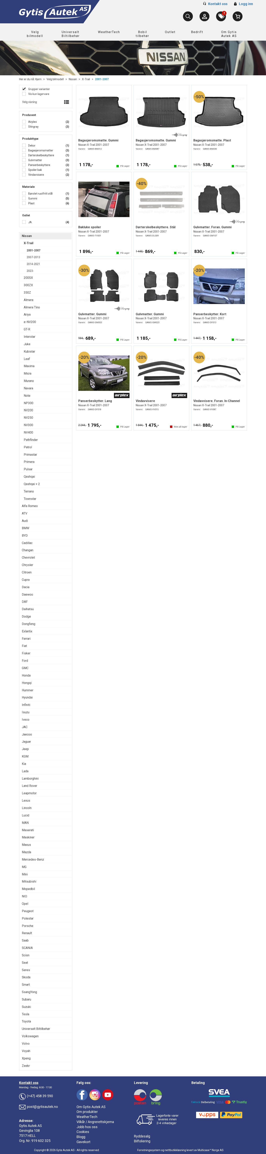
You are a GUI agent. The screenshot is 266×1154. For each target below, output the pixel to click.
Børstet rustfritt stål (40, 193)
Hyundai (27, 697)
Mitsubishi (29, 881)
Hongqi (27, 683)
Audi (25, 521)
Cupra (26, 580)
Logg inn (243, 4)
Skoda (26, 977)
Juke (27, 344)
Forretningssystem (148, 1150)
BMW (25, 528)
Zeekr (26, 1066)
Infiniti (26, 705)
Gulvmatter (35, 160)
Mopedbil (28, 889)
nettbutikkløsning (175, 1150)
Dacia (25, 587)
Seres (26, 970)
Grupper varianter (39, 89)
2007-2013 (33, 257)
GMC (25, 668)
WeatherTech (109, 32)
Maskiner (28, 837)
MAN (25, 823)
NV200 (28, 410)
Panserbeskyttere (39, 165)
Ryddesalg (142, 1136)
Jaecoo (27, 734)
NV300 (28, 425)
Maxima (29, 366)
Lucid (25, 815)
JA (30, 222)
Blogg (81, 1137)
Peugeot (27, 911)
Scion (25, 955)
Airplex (32, 121)
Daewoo (27, 594)
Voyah (26, 1051)
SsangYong (29, 992)
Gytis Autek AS (30, 1126)
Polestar (27, 918)
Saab (25, 940)
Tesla (25, 1014)
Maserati (28, 830)
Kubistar (29, 351)
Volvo (26, 1043)
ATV (24, 513)
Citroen (27, 572)
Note (27, 396)
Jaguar (26, 741)
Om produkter (87, 1112)
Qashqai (29, 476)
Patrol (28, 447)
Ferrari (26, 639)
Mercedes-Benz (33, 859)
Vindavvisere (36, 174)
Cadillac (27, 543)
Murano (29, 381)
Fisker (26, 653)
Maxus (26, 845)
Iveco (25, 719)
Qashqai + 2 (32, 484)
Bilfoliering (142, 1141)
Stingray (33, 126)
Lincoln (27, 808)
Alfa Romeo (30, 506)
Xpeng (26, 1058)
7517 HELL (27, 1136)
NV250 (28, 417)
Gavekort (83, 1142)
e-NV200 (30, 322)
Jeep (25, 749)
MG (24, 867)
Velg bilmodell (35, 34)
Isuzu (25, 712)
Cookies (83, 1132)
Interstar (29, 337)
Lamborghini (30, 778)
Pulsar (28, 469)
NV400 (28, 432)
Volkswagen (30, 1036)
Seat (25, 962)
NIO (24, 896)
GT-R (27, 329)
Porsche (27, 926)
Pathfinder (31, 440)
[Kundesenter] (204, 16)
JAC (24, 727)
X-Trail (86, 79)
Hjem (38, 79)
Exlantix (27, 631)
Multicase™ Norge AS (211, 1150)
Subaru (26, 999)
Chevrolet (28, 557)
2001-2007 (102, 79)
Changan (27, 550)
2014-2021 (33, 264)
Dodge (26, 616)
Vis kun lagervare (38, 94)
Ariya (27, 314)
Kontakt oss (217, 4)
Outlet (170, 32)
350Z (27, 292)
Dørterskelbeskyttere (41, 155)
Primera (29, 462)
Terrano (29, 491)
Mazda (26, 852)
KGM (25, 756)
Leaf (27, 359)
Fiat (24, 646)
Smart (26, 984)
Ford (25, 661)
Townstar (30, 499)
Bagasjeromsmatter (40, 150)
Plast (31, 203)
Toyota (26, 1021)
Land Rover (29, 786)
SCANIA (27, 948)
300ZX (28, 285)
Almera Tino (32, 307)
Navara (28, 388)
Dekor (31, 145)
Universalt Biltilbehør (71, 34)
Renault (27, 933)
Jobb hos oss (87, 1127)
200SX (28, 278)
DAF (25, 602)
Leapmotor (29, 793)
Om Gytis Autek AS (229, 34)
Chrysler (27, 565)
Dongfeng (28, 624)
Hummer (27, 690)
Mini (25, 874)
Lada (25, 771)
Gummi (32, 198)
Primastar (30, 454)
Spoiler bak (35, 169)
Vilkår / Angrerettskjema (95, 1122)
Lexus (26, 800)
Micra (27, 373)
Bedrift (197, 32)
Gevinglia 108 (29, 1131)
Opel (25, 904)
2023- (30, 270)
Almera (28, 300)
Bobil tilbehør (142, 34)
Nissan (73, 79)
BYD (25, 535)
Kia (24, 764)
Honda (26, 675)
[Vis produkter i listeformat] (66, 102)
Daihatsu (28, 609)
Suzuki (26, 1007)
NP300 (28, 403)
